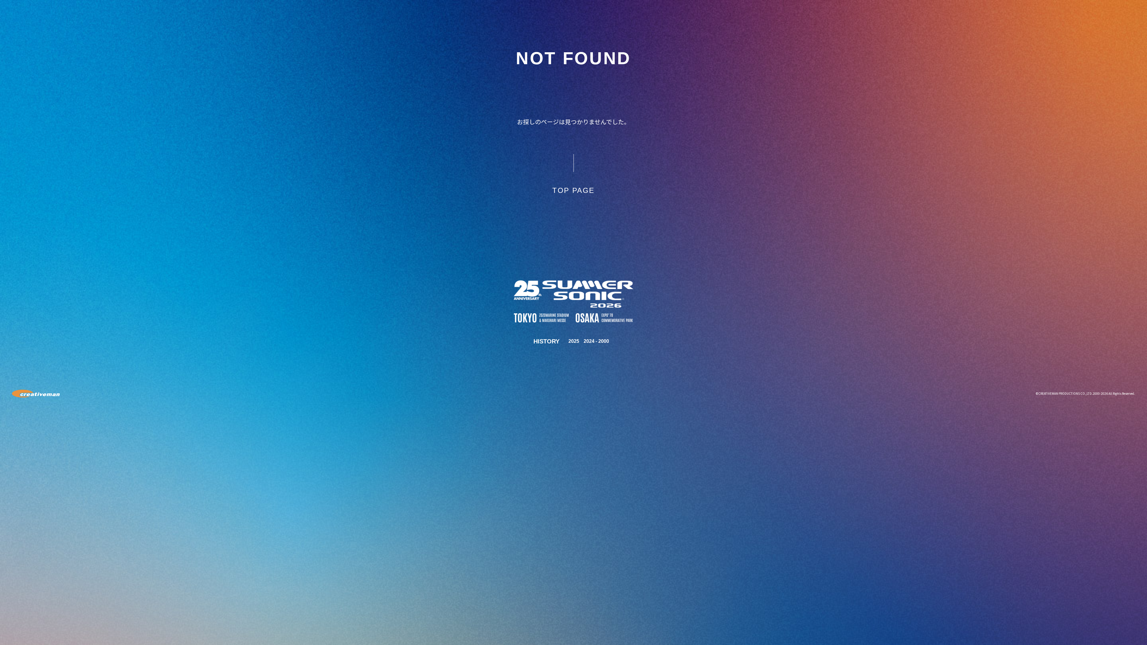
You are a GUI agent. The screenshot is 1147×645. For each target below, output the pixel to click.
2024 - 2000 (596, 341)
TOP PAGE (573, 190)
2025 (573, 341)
